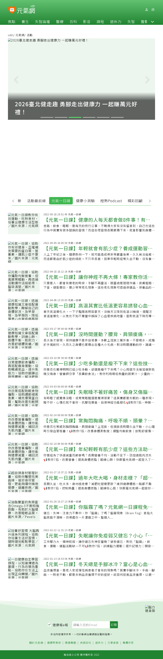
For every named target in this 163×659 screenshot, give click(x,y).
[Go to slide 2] (61, 117)
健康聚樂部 (54, 642)
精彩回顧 (135, 200)
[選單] (152, 9)
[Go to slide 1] (47, 117)
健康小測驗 (85, 200)
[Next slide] (147, 79)
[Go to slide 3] (75, 117)
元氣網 (20, 35)
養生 (25, 21)
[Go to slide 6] (117, 117)
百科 (73, 21)
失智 (131, 21)
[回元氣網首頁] (26, 9)
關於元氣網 (36, 642)
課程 (100, 21)
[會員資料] (146, 9)
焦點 (12, 21)
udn (10, 35)
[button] (152, 21)
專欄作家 (128, 642)
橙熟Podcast (111, 200)
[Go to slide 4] (89, 117)
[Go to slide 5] (103, 117)
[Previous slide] (16, 79)
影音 (87, 21)
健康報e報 (60, 625)
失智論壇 (42, 21)
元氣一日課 (60, 200)
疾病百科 (85, 642)
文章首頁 (113, 642)
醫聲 (144, 21)
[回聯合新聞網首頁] (12, 10)
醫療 (60, 21)
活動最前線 (36, 200)
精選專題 (70, 642)
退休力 (115, 21)
